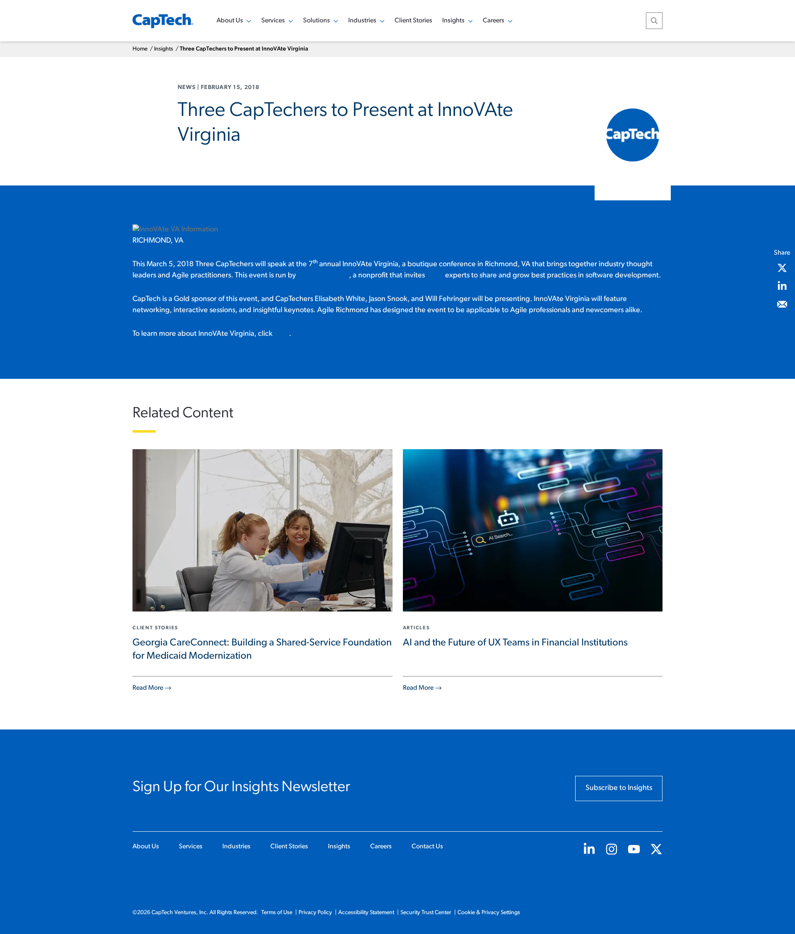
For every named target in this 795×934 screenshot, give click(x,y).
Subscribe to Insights (618, 788)
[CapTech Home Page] (162, 21)
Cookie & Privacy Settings (489, 913)
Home (139, 49)
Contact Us (427, 846)
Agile (434, 275)
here (281, 334)
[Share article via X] (782, 268)
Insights (163, 49)
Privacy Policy (315, 913)
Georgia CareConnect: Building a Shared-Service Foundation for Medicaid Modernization (262, 649)
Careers (381, 846)
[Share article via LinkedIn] (782, 286)
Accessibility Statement (366, 913)
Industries (236, 846)
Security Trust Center (425, 913)
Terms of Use (276, 913)
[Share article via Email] (782, 304)
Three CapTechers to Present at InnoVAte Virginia (244, 49)
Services (190, 846)
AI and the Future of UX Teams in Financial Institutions (515, 643)
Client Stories (413, 20)
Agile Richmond (323, 275)
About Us (145, 846)
